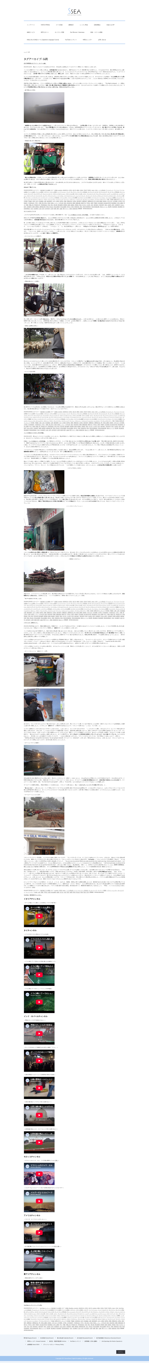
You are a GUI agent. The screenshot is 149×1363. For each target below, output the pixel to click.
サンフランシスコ (101, 194)
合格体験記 (97, 25)
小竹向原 (60, 203)
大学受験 (115, 201)
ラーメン (66, 199)
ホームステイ (34, 199)
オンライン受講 (59, 32)
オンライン (74, 192)
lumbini (95, 1308)
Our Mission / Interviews (77, 32)
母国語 (77, 205)
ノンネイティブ (35, 197)
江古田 (88, 205)
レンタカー (91, 199)
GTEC (70, 190)
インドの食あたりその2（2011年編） (78, 214)
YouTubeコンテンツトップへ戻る (33, 1305)
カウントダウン (30, 1312)
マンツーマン (51, 199)
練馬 (33, 207)
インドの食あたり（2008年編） (37, 441)
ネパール (28, 197)
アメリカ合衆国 (49, 1310)
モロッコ (104, 1319)
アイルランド (109, 190)
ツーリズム (60, 196)
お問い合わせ (102, 39)
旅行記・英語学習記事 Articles (57, 1341)
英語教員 (114, 207)
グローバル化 (78, 194)
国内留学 (79, 201)
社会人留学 (30, 428)
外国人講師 (99, 201)
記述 (40, 208)
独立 (106, 205)
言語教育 (36, 208)
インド (68, 192)
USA (96, 190)
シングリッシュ (28, 417)
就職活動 (78, 203)
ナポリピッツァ (65, 1315)
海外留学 (101, 205)
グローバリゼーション (59, 194)
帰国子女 (83, 203)
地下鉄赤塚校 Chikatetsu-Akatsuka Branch (108, 1338)
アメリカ (116, 190)
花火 (87, 1326)
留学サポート (45, 32)
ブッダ (47, 1319)
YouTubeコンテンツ (71, 39)
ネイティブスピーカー (110, 196)
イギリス (46, 192)
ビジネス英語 (87, 197)
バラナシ (109, 890)
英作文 (69, 207)
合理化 (74, 201)
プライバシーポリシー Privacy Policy (53, 1344)
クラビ (107, 1312)
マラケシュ (74, 1319)
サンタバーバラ (91, 194)
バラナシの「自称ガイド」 (31, 622)
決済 (92, 205)
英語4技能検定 (87, 207)
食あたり (87, 430)
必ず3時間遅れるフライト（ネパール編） (35, 63)
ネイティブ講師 (114, 607)
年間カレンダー (87, 39)
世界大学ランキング (119, 199)
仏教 (33, 201)
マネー (46, 199)
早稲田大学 (37, 205)
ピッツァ (103, 1317)
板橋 (69, 205)
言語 (32, 208)
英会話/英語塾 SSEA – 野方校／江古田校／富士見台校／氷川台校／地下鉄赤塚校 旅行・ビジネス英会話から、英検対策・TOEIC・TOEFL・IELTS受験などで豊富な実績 (74, 12)
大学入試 (109, 201)
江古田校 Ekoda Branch (47, 1338)
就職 (73, 203)
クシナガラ (46, 415)
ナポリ (58, 1315)
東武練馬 (60, 205)
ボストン (40, 199)
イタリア (85, 1310)
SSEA (81, 190)
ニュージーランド (80, 196)
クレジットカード (47, 194)
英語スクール (103, 207)
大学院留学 (31, 424)
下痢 (108, 199)
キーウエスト (94, 1312)
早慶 (27, 205)
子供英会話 (31, 203)
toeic (93, 190)
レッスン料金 (84, 25)
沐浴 (65, 892)
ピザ (99, 1317)
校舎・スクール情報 (96, 32)
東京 (52, 205)
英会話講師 (63, 207)
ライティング (59, 199)
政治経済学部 (107, 203)
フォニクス (119, 197)
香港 (118, 1328)
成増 (92, 203)
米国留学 (29, 207)
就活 (65, 203)
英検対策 (76, 207)
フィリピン (102, 197)
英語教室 (120, 207)
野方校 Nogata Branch (30, 1338)
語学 (43, 208)
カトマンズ (91, 192)
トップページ (31, 25)
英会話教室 (57, 207)
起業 (52, 208)
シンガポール (114, 194)
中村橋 (25, 201)
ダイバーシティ (52, 196)
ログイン (120, 1352)
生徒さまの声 (110, 25)
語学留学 (47, 208)
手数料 (95, 203)
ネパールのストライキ (30, 211)
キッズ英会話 (115, 192)
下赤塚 (111, 199)
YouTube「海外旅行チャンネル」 (33, 895)
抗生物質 (100, 203)
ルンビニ (85, 199)
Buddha (71, 1308)
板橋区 (72, 205)
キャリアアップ (38, 194)
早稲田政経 (44, 205)
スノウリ (45, 196)
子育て (36, 203)
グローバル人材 (70, 194)
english (60, 190)
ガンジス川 (51, 1312)
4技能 (55, 190)
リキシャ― (72, 199)
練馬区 (37, 207)
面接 (70, 208)
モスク (100, 1319)
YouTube (121, 1308)
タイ (117, 1313)
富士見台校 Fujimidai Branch (65, 1338)
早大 (30, 426)
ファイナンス (95, 197)
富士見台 (44, 203)
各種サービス (31, 32)
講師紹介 (71, 25)
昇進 (49, 205)
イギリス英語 (53, 192)
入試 (53, 201)
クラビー (112, 1312)
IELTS (74, 190)
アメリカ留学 (31, 192)
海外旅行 (96, 205)
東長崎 (65, 205)
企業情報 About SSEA (33, 1344)
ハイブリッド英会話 (53, 197)
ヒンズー (114, 890)
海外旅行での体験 (45, 190)
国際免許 (84, 201)
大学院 (120, 201)
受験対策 (69, 201)
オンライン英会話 (82, 192)
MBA (78, 190)
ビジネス (80, 197)
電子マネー (66, 208)
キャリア (30, 194)
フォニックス (31, 421)
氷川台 (84, 205)
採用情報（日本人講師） (91, 1341)
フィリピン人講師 (111, 197)
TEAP (85, 190)
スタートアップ (31, 196)
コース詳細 (59, 25)
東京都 (55, 205)
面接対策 (74, 208)
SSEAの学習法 (45, 25)
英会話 (51, 207)
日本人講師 (120, 203)
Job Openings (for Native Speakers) (112, 1341)
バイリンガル (63, 197)
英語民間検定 (33, 430)
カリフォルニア (103, 192)
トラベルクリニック (69, 196)
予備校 (30, 201)
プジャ (51, 1319)
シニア (108, 194)
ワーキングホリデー (100, 199)
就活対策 (69, 203)
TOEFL (89, 190)
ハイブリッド (44, 197)
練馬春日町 (43, 207)
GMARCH (65, 190)
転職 (55, 208)
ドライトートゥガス (50, 1315)
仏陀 (36, 201)
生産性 (109, 205)
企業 (45, 201)
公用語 (57, 201)
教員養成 (113, 203)
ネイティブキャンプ (98, 196)
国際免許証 (91, 201)
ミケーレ (88, 1319)
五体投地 (77, 1321)
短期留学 (117, 205)
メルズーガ (94, 1319)
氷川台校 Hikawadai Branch (85, 1338)
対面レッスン (54, 203)
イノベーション (61, 192)
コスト (84, 194)
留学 (113, 205)
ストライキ (39, 196)
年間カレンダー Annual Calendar (36, 1341)
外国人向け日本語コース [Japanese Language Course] (43, 39)
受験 (65, 201)
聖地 (47, 207)
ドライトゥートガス (39, 1315)
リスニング (79, 199)
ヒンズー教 (81, 1317)
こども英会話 (101, 190)
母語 (80, 205)
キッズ (109, 192)
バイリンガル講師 (72, 197)
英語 (81, 207)
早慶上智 (31, 205)
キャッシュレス (117, 603)
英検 (72, 207)
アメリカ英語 (39, 192)
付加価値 (40, 201)
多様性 (105, 201)
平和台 (88, 203)
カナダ (96, 192)
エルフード (105, 1310)
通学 (58, 208)
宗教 (40, 203)
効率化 (61, 201)
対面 (49, 203)
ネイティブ (89, 196)
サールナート (81, 1313)
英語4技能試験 (95, 207)
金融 (61, 208)
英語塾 (110, 207)
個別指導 (49, 201)
